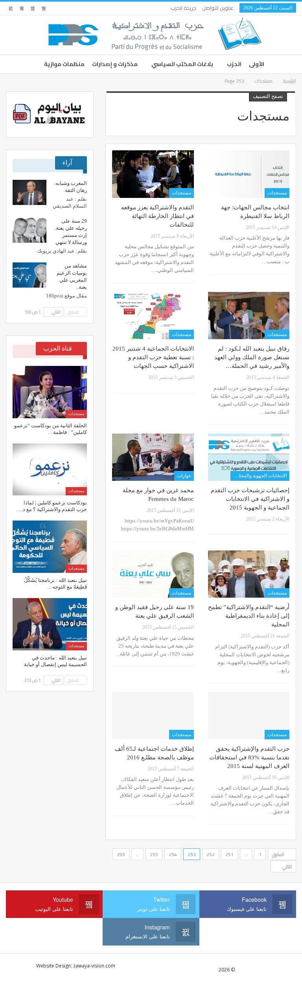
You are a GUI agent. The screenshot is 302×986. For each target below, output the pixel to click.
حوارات (184, 475)
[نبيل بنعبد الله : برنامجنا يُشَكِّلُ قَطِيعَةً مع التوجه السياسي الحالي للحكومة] (50, 547)
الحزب (234, 64)
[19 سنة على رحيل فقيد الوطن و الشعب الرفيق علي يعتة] (152, 574)
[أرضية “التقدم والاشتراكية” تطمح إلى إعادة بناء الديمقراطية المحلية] (248, 574)
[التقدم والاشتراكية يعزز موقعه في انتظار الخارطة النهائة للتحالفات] (152, 174)
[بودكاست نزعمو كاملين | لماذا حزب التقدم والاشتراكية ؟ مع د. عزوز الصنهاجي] (50, 469)
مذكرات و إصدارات (115, 64)
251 (229, 854)
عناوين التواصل (218, 8)
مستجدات (277, 193)
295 (121, 854)
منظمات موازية (64, 64)
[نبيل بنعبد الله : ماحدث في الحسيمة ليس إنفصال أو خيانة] (50, 624)
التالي (286, 866)
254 (173, 854)
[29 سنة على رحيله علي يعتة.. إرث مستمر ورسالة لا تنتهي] (29, 230)
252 (210, 854)
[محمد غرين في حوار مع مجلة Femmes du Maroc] (152, 457)
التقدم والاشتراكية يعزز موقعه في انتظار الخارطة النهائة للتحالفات (157, 216)
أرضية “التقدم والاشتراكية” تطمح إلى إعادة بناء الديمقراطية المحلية (248, 616)
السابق (278, 854)
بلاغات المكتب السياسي (182, 64)
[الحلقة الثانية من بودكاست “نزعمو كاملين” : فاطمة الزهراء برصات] (50, 392)
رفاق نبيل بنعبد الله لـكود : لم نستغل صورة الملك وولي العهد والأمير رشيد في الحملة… (251, 357)
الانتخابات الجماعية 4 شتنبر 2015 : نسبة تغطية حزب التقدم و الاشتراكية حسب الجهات (153, 357)
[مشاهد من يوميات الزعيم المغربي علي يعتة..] (29, 275)
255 (154, 854)
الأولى (256, 64)
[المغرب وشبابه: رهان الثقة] (29, 192)
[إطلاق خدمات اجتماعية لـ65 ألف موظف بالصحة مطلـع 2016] (152, 715)
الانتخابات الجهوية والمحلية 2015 (258, 475)
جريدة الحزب (183, 8)
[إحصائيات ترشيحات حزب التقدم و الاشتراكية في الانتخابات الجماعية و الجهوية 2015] (248, 457)
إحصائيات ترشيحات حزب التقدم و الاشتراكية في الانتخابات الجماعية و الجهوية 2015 (250, 499)
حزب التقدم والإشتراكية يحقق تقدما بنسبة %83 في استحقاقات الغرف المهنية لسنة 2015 (249, 757)
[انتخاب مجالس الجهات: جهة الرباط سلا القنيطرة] (248, 174)
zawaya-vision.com (94, 965)
